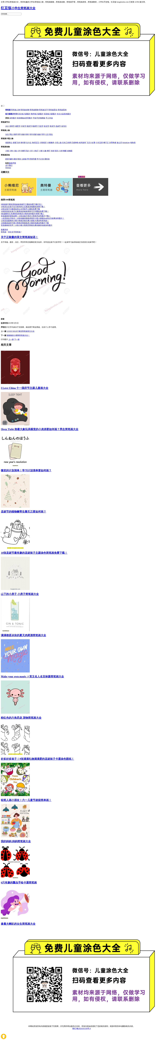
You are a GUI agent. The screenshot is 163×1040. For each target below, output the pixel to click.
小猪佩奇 (50, 143)
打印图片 (4, 339)
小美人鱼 (58, 143)
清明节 (12, 126)
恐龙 (27, 151)
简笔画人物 (15, 110)
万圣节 (40, 126)
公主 (47, 134)
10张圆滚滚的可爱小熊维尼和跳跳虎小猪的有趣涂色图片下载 (25, 223)
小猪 (41, 151)
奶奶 (35, 134)
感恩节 (17, 126)
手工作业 (49, 118)
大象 (45, 151)
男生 (11, 134)
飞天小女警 (90, 143)
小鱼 (15, 151)
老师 (15, 134)
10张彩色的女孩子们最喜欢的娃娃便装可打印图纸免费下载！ (25, 211)
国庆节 (29, 126)
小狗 (11, 151)
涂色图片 (12, 118)
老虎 (53, 151)
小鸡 (61, 151)
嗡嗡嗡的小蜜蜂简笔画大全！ (18, 335)
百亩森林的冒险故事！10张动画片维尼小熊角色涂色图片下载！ (26, 216)
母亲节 (52, 126)
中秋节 (23, 126)
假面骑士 (8, 143)
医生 (51, 134)
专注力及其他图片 (64, 114)
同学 (19, 134)
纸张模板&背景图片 (24, 118)
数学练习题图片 (37, 114)
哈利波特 (82, 143)
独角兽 (133, 143)
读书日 (64, 126)
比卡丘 (28, 143)
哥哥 (43, 134)
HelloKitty (126, 143)
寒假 (19, 159)
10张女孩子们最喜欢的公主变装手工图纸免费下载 (20, 209)
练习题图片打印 (11, 114)
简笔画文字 (43, 110)
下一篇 (17, 339)
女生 (7, 134)
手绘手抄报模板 (39, 118)
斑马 (57, 151)
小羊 (31, 151)
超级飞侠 (16, 143)
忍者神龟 (75, 143)
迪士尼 (119, 143)
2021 (7, 126)
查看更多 (4, 230)
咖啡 (11, 159)
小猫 (7, 151)
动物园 (69, 151)
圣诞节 (58, 126)
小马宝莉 (99, 143)
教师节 (35, 126)
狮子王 (106, 143)
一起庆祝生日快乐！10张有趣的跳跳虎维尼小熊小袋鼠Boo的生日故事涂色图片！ (32, 218)
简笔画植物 (34, 110)
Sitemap (8, 168)
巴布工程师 (66, 143)
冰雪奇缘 (112, 143)
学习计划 (40, 159)
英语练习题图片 (50, 114)
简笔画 (8, 110)
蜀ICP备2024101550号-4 (81, 1028)
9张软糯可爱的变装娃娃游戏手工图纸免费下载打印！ (22, 204)
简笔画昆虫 (52, 110)
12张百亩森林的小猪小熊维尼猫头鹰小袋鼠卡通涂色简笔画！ (25, 221)
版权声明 (12, 163)
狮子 (49, 151)
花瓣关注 (81, 177)
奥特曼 (23, 143)
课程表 (47, 159)
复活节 (46, 126)
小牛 (19, 151)
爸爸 (27, 134)
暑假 (15, 159)
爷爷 (31, 134)
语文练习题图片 (24, 114)
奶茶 (7, 159)
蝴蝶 (65, 151)
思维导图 (32, 159)
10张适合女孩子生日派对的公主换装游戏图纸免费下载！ (23, 207)
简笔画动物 (24, 110)
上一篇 (11, 339)
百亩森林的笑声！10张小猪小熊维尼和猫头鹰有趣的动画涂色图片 (26, 225)
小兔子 (36, 151)
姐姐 (39, 134)
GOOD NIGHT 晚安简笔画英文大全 (20, 331)
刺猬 (23, 151)
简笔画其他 (62, 110)
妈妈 (23, 134)
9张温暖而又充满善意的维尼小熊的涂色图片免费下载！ (22, 214)
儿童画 (24, 159)
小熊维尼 (43, 143)
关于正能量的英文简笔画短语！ (19, 237)
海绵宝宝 (35, 143)
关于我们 (8, 165)
